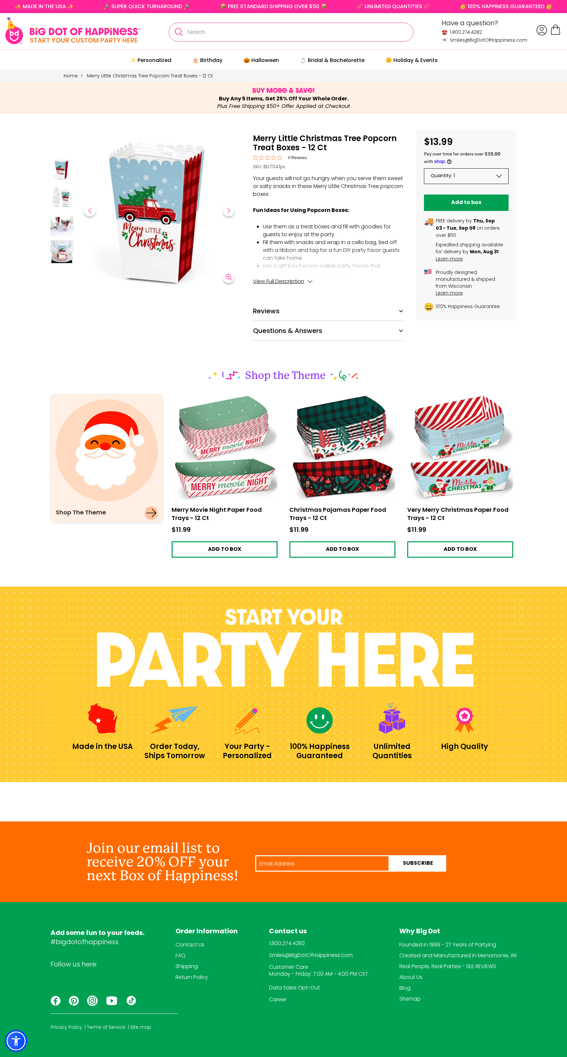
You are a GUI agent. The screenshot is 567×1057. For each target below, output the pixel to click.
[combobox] (291, 32)
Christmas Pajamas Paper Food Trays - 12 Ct (341, 399)
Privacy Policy (66, 1027)
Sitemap (410, 999)
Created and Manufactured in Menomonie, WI (457, 955)
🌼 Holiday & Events (412, 60)
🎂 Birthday (207, 60)
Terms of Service (106, 1027)
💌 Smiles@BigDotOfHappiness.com (484, 40)
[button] (62, 169)
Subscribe (418, 863)
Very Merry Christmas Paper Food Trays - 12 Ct (459, 399)
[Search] (178, 32)
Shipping (187, 966)
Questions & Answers (287, 330)
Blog (404, 988)
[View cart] (555, 33)
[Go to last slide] (90, 211)
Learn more (449, 259)
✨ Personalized (150, 60)
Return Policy (192, 977)
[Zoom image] (229, 277)
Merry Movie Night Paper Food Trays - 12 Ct (222, 399)
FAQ (180, 955)
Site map (140, 1027)
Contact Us (190, 944)
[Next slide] (229, 211)
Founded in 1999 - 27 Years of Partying (447, 944)
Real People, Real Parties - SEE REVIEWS (447, 966)
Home (71, 76)
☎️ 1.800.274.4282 (462, 32)
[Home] (72, 30)
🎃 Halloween (261, 60)
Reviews (266, 311)
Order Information (207, 931)
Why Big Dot (419, 931)
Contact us (288, 931)
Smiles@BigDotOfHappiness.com (311, 955)
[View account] (541, 30)
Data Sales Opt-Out (294, 987)
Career (277, 999)
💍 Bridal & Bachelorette (332, 60)
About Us (410, 977)
